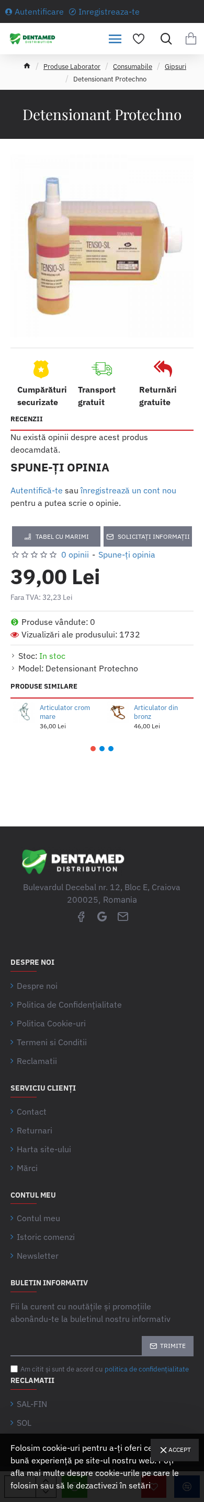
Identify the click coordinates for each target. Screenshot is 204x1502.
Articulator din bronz (156, 712)
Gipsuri (175, 66)
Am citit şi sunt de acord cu (104, 1369)
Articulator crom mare (65, 712)
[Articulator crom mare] (24, 712)
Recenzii (26, 419)
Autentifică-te (36, 490)
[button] (93, 748)
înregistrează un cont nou (128, 490)
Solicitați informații (154, 536)
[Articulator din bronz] (118, 712)
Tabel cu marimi (62, 536)
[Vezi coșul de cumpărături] (191, 38)
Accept (179, 1449)
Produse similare (43, 686)
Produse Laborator (71, 66)
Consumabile (132, 66)
